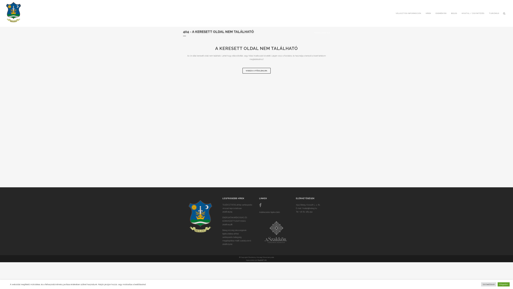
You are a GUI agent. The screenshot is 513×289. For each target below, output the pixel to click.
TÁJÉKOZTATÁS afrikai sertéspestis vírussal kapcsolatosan (237, 206)
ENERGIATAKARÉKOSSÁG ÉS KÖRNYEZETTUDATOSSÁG (234, 219)
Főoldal (317, 33)
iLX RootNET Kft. (261, 260)
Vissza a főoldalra (256, 71)
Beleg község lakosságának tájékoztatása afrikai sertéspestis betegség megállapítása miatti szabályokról (236, 235)
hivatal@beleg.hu (309, 208)
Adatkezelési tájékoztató (269, 212)
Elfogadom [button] (503, 284)
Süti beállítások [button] (489, 284)
